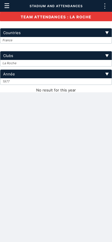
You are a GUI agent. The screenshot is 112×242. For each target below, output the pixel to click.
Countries (56, 32)
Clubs (56, 55)
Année (56, 74)
